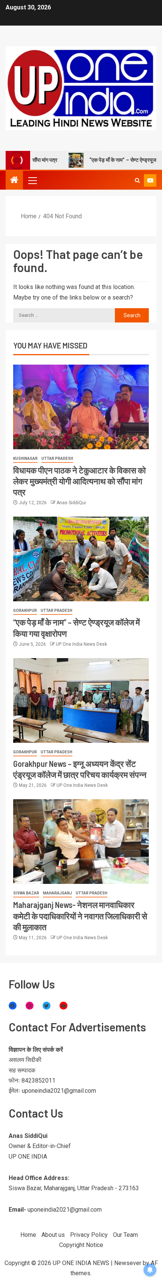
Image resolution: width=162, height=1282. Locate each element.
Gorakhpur (25, 610)
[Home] (14, 180)
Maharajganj (57, 893)
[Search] (137, 180)
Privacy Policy (89, 1234)
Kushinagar (25, 458)
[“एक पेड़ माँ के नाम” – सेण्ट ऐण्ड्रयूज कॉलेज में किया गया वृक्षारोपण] (81, 559)
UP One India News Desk (81, 644)
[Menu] (32, 180)
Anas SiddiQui (71, 502)
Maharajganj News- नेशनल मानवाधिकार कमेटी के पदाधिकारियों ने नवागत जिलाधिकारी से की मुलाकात (80, 916)
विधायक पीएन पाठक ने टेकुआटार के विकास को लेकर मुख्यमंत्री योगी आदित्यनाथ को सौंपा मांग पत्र (79, 481)
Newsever (127, 1263)
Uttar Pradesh (57, 458)
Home (28, 1234)
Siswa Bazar (26, 893)
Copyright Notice (81, 1245)
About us (53, 1234)
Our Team (125, 1234)
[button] (32, 180)
